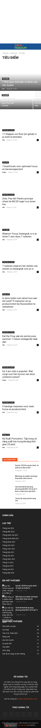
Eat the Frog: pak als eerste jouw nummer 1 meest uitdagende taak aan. (19, 339)
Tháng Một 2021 (8, 573)
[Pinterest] (23, 714)
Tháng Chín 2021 (8, 545)
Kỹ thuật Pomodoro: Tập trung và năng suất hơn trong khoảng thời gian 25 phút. (19, 441)
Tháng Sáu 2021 (8, 555)
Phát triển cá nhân (8, 130)
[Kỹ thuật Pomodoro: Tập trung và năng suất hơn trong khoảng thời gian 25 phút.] (20, 426)
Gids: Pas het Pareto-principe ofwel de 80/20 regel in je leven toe (18, 201)
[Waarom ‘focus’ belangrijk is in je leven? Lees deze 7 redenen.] (20, 222)
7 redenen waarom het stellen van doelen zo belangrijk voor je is (20, 267)
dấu (3, 140)
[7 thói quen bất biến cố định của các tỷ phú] (20, 76)
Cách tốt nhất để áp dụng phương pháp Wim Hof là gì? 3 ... (26, 610)
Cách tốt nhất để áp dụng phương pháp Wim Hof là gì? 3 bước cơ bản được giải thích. (26, 489)
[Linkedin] (17, 714)
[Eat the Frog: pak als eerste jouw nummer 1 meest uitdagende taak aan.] (20, 324)
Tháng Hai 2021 (8, 569)
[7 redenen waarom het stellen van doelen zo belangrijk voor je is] (20, 254)
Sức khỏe (5, 162)
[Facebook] (5, 714)
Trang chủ (5, 53)
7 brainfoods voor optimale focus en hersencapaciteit (19, 168)
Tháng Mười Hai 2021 (10, 535)
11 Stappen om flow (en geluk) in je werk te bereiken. (19, 135)
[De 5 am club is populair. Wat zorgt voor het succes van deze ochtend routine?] (20, 359)
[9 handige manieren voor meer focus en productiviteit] (20, 394)
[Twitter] (36, 714)
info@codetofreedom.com (27, 699)
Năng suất (13, 53)
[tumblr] (29, 714)
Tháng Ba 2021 (8, 566)
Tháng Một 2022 (8, 531)
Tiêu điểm (5, 78)
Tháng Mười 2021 (8, 542)
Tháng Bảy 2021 (8, 552)
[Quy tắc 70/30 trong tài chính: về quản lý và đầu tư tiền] (7, 468)
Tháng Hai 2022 (8, 528)
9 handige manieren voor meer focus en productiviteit (18, 408)
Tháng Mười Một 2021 (10, 538)
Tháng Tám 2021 (8, 549)
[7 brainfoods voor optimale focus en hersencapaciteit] (20, 154)
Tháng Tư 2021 (8, 562)
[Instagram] (11, 714)
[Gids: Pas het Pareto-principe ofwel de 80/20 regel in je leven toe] (20, 186)
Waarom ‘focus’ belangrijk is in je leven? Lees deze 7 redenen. (19, 235)
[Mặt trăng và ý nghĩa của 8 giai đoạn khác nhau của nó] (7, 479)
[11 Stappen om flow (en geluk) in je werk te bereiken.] (20, 122)
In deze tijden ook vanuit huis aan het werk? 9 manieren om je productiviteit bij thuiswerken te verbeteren (19, 302)
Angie (4, 172)
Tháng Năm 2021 (8, 559)
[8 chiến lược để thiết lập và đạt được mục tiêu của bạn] (16, 100)
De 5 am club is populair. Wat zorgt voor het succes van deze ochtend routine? (18, 374)
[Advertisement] (20, 21)
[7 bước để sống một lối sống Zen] (7, 501)
